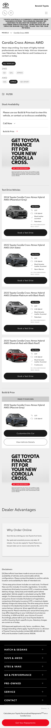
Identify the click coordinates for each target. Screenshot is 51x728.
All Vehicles (8, 63)
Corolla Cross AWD (15, 33)
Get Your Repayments (25, 722)
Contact (10, 700)
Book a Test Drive (25, 232)
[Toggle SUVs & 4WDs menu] (42, 658)
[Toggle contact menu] (42, 683)
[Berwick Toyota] (5, 5)
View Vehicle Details (25, 442)
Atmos (20, 72)
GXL (11, 72)
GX (4, 72)
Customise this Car (25, 433)
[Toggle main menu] (46, 13)
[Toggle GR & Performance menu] (42, 675)
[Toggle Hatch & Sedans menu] (42, 649)
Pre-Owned (12, 683)
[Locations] (11, 13)
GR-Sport (24, 81)
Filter (9, 94)
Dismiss (44, 708)
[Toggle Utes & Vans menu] (42, 666)
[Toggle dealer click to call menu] (4, 13)
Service (9, 691)
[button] (10, 131)
